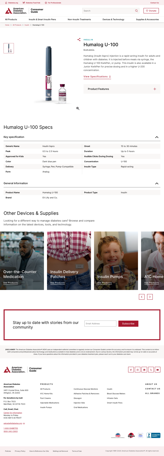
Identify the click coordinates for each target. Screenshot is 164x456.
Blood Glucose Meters (116, 393)
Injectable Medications (49, 403)
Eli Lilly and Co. (89, 50)
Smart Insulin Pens (114, 403)
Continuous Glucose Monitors (86, 389)
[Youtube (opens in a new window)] (158, 370)
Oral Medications (81, 407)
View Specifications (96, 76)
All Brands (152, 393)
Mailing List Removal (60, 451)
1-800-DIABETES (11, 428)
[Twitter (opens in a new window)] (151, 370)
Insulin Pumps (46, 407)
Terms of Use (77, 451)
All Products (11, 19)
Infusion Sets (112, 398)
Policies (8, 451)
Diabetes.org (13, 3)
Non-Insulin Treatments (79, 19)
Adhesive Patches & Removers (86, 393)
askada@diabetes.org (13, 423)
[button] (131, 10)
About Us (151, 384)
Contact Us (154, 3)
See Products (22, 261)
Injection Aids (79, 403)
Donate (152, 10)
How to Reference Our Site (39, 451)
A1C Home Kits (46, 393)
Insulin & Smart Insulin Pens (42, 19)
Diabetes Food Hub (33, 3)
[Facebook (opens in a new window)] (131, 370)
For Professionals (54, 3)
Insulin (27, 25)
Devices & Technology (113, 19)
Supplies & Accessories (147, 19)
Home (7, 25)
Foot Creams (45, 398)
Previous (142, 297)
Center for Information (13, 413)
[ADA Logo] (25, 11)
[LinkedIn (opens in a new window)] (144, 370)
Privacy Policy (20, 451)
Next (150, 297)
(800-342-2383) (11, 431)
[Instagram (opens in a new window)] (138, 370)
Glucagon (78, 398)
